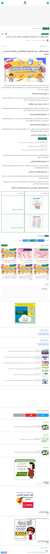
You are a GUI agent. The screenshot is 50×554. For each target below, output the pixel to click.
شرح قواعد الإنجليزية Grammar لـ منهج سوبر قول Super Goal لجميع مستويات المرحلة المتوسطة (22, 363)
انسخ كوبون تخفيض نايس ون (43, 541)
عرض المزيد (4, 245)
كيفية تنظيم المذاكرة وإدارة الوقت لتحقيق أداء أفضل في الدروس (34, 150)
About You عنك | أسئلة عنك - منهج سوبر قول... (30, 439)
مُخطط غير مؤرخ (17, 209)
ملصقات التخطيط (17, 228)
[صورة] (45, 351)
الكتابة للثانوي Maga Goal (43, 344)
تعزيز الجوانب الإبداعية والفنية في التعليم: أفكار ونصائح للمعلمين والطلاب (25, 278)
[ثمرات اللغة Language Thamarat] (25, 3)
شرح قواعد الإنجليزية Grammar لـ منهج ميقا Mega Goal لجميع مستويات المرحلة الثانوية (24, 351)
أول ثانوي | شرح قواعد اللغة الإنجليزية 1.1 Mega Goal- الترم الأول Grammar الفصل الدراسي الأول (23, 380)
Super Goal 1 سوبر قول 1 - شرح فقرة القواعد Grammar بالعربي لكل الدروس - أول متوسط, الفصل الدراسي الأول (22, 358)
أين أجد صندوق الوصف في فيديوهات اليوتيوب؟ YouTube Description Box (27, 374)
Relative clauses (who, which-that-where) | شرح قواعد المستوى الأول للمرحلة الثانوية (24, 368)
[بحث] (2, 3)
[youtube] (31, 415)
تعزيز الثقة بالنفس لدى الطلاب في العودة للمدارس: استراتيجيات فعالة (32, 142)
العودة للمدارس (40, 235)
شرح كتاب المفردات (44, 547)
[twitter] (43, 415)
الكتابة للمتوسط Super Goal (43, 343)
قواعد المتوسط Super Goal (43, 333)
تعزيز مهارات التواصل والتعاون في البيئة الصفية (37, 146)
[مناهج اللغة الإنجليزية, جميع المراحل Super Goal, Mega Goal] (45, 427)
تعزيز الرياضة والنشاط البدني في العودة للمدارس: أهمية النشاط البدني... (42, 278)
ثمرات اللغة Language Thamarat (33, 552)
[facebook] (2, 552)
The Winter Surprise (37, 28)
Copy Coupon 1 (46, 482)
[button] (40, 240)
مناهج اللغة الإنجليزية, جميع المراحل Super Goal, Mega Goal (27, 426)
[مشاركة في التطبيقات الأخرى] (20, 240)
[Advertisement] (25, 16)
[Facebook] (19, 415)
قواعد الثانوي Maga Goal (44, 334)
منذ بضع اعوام (43, 141)
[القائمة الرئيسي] (48, 3)
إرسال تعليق (44, 288)
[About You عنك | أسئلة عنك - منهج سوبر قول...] (45, 440)
